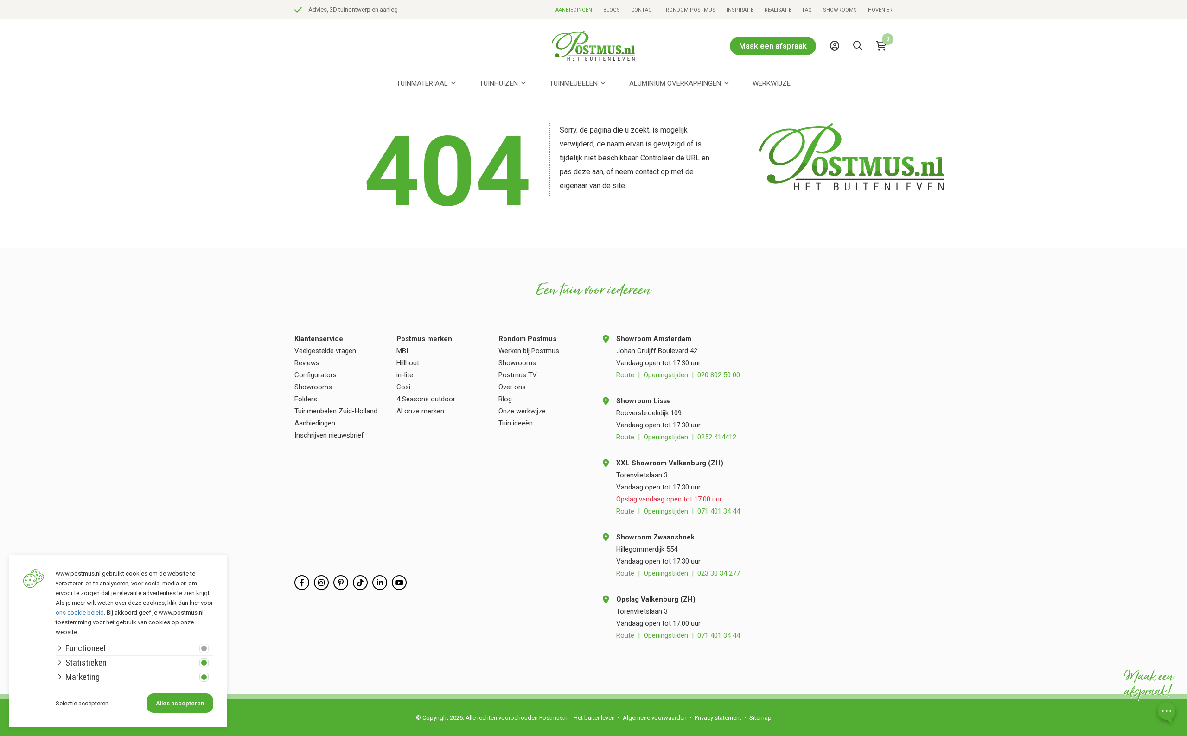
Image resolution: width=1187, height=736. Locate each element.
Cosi (403, 387)
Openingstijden (666, 375)
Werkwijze (772, 83)
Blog (505, 399)
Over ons (512, 387)
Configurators (315, 375)
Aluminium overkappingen (675, 83)
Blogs (611, 10)
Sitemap (760, 717)
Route (625, 375)
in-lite (404, 375)
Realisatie (778, 10)
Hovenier (880, 10)
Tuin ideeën (515, 423)
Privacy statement (718, 717)
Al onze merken (420, 411)
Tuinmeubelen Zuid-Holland (335, 411)
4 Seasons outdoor (425, 399)
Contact (643, 10)
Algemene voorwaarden (655, 717)
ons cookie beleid (80, 612)
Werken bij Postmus (528, 351)
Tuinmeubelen (573, 83)
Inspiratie (740, 10)
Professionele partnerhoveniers (523, 9)
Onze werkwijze (522, 411)
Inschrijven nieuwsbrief (329, 435)
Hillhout (407, 363)
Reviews (306, 363)
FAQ (807, 10)
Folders (305, 399)
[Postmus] (593, 46)
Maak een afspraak (773, 46)
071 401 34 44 (718, 511)
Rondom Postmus (690, 10)
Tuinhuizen (498, 83)
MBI (402, 351)
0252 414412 (716, 437)
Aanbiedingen (573, 10)
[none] (860, 66)
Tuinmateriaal (422, 83)
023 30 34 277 (718, 573)
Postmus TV (517, 375)
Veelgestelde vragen (325, 351)
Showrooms (840, 10)
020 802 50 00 (718, 375)
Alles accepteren (180, 703)
